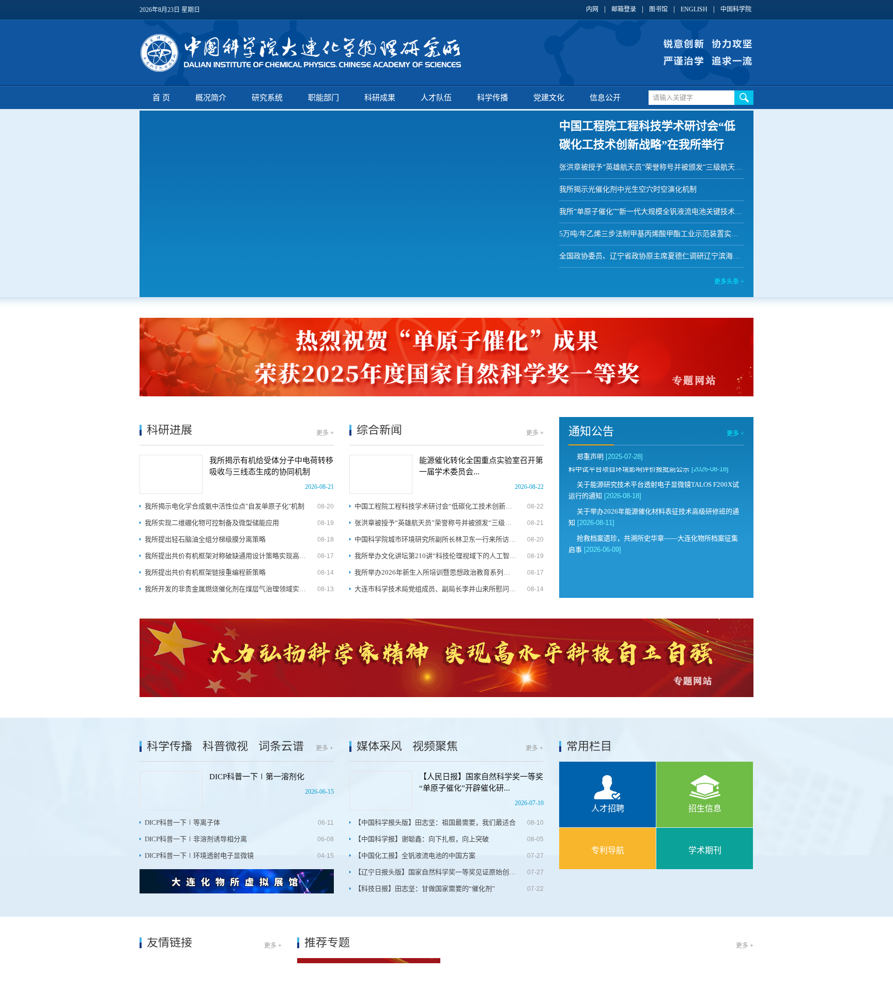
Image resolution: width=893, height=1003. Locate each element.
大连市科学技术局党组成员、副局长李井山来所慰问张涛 (435, 589)
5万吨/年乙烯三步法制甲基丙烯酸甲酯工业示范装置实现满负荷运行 (651, 234)
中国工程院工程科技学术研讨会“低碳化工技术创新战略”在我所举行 (435, 506)
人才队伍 (436, 98)
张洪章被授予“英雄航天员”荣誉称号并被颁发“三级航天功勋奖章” (651, 167)
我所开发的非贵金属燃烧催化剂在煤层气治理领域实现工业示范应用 (225, 589)
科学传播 (492, 98)
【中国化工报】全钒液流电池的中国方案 (415, 855)
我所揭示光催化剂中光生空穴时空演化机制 (628, 189)
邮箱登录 (623, 9)
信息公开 (605, 98)
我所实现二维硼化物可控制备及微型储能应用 (212, 523)
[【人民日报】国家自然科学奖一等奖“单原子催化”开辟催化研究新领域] (380, 790)
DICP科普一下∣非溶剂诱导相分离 (196, 839)
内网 (592, 9)
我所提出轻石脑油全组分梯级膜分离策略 (205, 539)
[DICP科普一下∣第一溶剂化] (171, 790)
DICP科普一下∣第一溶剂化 (256, 777)
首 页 (161, 98)
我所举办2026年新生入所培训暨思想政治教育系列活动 (435, 572)
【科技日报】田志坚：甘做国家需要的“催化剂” (425, 888)
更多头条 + (729, 281)
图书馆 (658, 9)
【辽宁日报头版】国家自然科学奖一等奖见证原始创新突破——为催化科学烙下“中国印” (435, 872)
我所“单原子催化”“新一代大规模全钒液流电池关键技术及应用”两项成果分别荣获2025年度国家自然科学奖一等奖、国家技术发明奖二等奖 (651, 211)
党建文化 (548, 98)
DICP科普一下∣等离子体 (182, 822)
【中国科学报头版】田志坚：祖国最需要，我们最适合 (435, 822)
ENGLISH (694, 9)
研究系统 (267, 98)
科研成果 (379, 98)
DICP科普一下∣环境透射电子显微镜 (199, 855)
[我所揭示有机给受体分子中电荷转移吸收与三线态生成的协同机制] (171, 474)
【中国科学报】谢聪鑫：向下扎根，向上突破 (422, 839)
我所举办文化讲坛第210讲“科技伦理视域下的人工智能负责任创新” (435, 556)
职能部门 (323, 98)
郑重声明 (590, 456)
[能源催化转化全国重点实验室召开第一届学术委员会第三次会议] (380, 474)
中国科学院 (735, 9)
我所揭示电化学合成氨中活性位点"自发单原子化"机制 (224, 506)
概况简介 (210, 98)
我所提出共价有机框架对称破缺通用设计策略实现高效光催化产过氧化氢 (225, 556)
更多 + (325, 433)
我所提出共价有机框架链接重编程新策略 (205, 572)
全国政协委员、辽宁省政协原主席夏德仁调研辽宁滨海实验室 (651, 256)
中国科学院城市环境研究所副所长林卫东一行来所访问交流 (435, 539)
